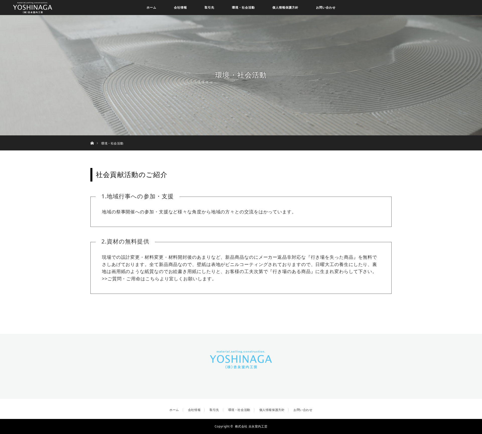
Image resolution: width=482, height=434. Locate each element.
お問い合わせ (326, 7)
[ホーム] (92, 137)
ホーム (151, 7)
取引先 (209, 7)
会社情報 (180, 7)
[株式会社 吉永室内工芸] (241, 366)
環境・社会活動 (243, 7)
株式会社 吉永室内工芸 (251, 426)
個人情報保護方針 (285, 7)
